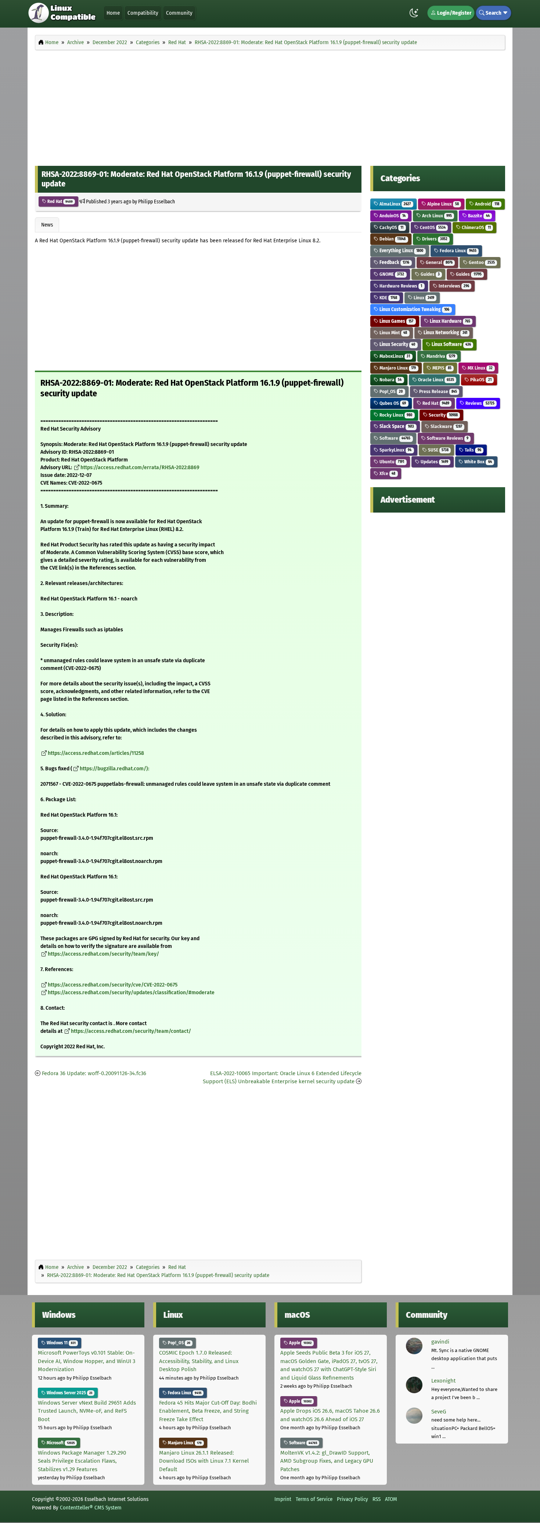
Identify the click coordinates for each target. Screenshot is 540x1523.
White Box (477, 461)
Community (179, 13)
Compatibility (142, 13)
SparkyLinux (394, 450)
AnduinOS (392, 215)
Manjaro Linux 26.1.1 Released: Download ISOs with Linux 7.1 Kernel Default (204, 1461)
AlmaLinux (394, 204)
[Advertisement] (270, 105)
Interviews (453, 286)
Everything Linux (400, 250)
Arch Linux (436, 215)
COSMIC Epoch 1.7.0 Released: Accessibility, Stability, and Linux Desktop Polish (198, 1361)
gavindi (440, 1341)
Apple (300, 1342)
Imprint (282, 1499)
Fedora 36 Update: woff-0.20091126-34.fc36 (94, 1073)
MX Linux (479, 368)
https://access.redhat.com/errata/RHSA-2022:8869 (139, 467)
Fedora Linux (457, 250)
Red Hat (59, 201)
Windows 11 (61, 1342)
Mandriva (440, 356)
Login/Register (453, 13)
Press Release (437, 391)
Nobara (390, 379)
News (47, 224)
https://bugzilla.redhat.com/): (114, 769)
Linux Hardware (449, 321)
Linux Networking (444, 332)
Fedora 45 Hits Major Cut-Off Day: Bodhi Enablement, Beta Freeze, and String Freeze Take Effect (208, 1411)
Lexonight (443, 1380)
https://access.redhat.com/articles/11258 (96, 753)
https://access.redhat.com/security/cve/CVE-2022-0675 (112, 985)
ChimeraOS (475, 227)
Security (443, 415)
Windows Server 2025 (69, 1392)
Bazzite (478, 215)
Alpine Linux (442, 204)
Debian (392, 239)
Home (113, 13)
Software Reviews (447, 438)
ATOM (391, 1499)
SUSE (438, 450)
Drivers (434, 239)
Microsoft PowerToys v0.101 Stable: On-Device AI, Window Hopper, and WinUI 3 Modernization (86, 1361)
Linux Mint (392, 332)
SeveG (438, 1411)
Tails (472, 450)
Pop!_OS (390, 391)
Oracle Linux (435, 379)
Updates (434, 461)
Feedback (393, 262)
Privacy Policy (352, 1499)
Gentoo (481, 262)
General (439, 262)
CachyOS (390, 227)
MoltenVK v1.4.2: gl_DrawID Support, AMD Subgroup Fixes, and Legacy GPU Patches (326, 1461)
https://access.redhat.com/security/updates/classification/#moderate (131, 992)
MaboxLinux (394, 356)
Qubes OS (392, 403)
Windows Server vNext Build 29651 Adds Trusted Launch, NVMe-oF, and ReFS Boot (87, 1411)
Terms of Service (314, 1499)
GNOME (391, 274)
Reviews (479, 403)
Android (486, 204)
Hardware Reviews (400, 286)
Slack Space (396, 426)
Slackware (445, 426)
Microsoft (60, 1442)
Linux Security (396, 344)
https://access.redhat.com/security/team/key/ (103, 954)
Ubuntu (391, 461)
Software (394, 438)
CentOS (432, 227)
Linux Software (451, 344)
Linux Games (395, 321)
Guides (430, 274)
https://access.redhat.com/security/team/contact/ (131, 1031)
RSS (376, 1499)
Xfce (386, 473)
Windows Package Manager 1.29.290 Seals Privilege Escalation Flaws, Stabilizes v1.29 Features (82, 1461)
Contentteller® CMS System (91, 1507)
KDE (387, 297)
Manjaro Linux (397, 368)
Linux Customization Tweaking (413, 309)
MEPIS (441, 368)
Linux (423, 297)
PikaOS (480, 379)
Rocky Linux (395, 415)
